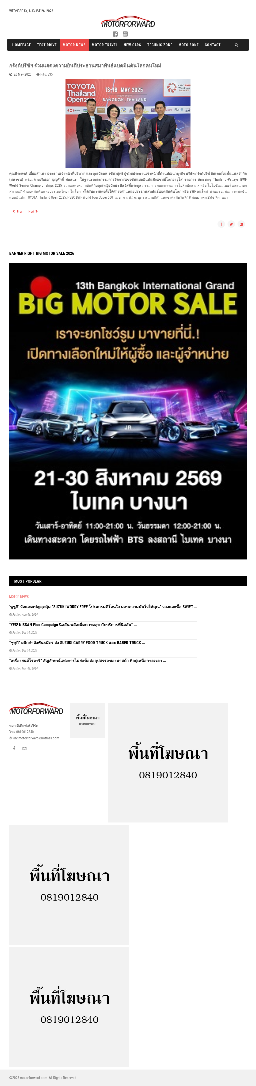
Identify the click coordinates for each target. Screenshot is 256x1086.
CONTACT (213, 45)
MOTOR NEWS (74, 45)
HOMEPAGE (21, 45)
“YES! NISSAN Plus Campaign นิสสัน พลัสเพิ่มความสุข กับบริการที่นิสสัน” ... (73, 624)
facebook (117, 35)
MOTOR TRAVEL (105, 45)
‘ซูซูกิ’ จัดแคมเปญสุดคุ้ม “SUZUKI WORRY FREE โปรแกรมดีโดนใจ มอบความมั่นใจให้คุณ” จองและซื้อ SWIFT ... (103, 606)
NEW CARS (132, 45)
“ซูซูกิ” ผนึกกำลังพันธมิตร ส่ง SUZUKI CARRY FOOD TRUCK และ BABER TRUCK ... (77, 642)
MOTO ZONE (188, 45)
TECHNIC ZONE (159, 45)
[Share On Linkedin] (241, 224)
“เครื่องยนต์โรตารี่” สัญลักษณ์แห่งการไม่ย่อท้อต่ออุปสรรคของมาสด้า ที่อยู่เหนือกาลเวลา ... (87, 660)
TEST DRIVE (47, 45)
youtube (125, 35)
